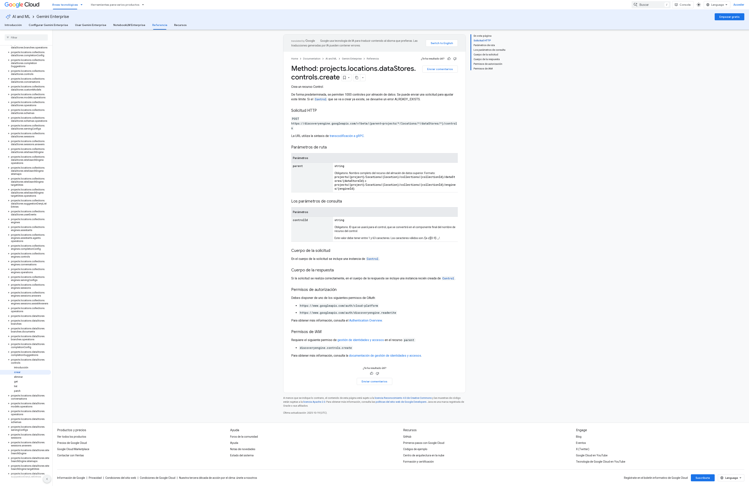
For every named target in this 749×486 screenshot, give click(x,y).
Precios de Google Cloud (72, 442)
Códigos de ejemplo (415, 449)
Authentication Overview (365, 320)
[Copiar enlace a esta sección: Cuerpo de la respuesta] (338, 270)
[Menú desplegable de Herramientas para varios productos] (144, 4)
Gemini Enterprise (52, 16)
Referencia (159, 25)
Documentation (311, 58)
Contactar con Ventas (70, 455)
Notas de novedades (242, 449)
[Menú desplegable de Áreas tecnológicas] (82, 4)
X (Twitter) (582, 449)
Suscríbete (703, 478)
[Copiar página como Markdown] (356, 77)
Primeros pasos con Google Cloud (423, 442)
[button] (25, 46)
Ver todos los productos (71, 436)
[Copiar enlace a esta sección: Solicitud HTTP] (321, 110)
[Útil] (449, 59)
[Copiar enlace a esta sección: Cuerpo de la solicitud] (334, 251)
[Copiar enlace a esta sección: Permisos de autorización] (340, 290)
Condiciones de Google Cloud (157, 477)
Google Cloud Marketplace (73, 449)
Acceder (738, 4)
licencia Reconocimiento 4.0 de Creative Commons (403, 397)
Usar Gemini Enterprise (90, 25)
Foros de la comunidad (244, 436)
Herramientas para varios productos (115, 4)
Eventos (581, 442)
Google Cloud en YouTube (592, 455)
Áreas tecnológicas (65, 4)
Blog (578, 436)
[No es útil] (455, 59)
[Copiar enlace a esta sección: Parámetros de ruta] (331, 147)
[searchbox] (26, 37)
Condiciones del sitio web (120, 477)
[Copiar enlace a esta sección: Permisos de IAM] (325, 332)
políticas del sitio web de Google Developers (401, 401)
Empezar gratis (729, 17)
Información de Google (71, 477)
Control (321, 99)
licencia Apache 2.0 (314, 401)
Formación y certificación (418, 461)
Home (294, 58)
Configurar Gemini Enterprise (48, 25)
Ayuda (234, 442)
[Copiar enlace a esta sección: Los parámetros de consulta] (346, 201)
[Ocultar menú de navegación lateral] (47, 479)
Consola (685, 4)
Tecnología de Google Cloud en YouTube (600, 461)
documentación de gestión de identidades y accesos (385, 355)
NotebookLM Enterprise (129, 25)
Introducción (13, 25)
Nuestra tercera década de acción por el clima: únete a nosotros (218, 477)
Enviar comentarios (440, 69)
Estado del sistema (242, 455)
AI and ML (21, 16)
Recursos (180, 25)
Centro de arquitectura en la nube (423, 455)
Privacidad (95, 477)
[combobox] (651, 4)
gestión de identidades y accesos (360, 340)
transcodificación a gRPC (347, 136)
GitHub (407, 436)
